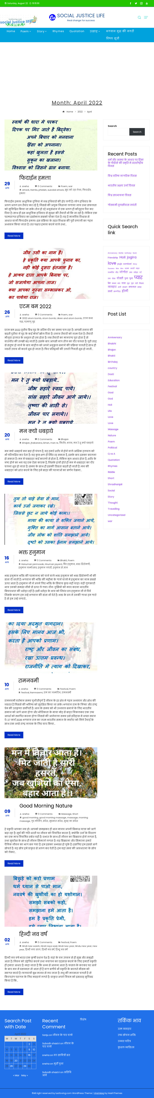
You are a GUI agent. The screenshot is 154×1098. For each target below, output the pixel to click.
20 (15, 1060)
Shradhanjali (115, 484)
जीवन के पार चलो (63, 1035)
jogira (132, 257)
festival (25, 692)
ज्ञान (130, 272)
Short (75, 813)
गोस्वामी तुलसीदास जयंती (122, 205)
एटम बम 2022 (35, 306)
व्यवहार (112, 287)
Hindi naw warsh (31, 946)
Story (41, 31)
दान (109, 278)
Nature (112, 435)
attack (25, 189)
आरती (132, 268)
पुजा (126, 278)
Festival (64, 688)
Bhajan (65, 439)
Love (110, 417)
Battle (121, 253)
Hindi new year (66, 946)
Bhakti (63, 560)
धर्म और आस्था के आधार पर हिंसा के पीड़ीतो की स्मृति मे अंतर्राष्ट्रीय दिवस (126, 163)
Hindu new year (83, 946)
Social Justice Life (81, 15)
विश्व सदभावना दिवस (119, 195)
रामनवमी (28, 680)
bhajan (26, 442)
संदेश (45, 821)
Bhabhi (112, 343)
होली (125, 291)
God (110, 398)
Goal (110, 392)
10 (34, 1049)
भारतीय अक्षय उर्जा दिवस (121, 185)
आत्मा (127, 268)
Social (111, 490)
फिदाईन (86, 189)
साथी (110, 291)
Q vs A (111, 453)
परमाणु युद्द (29, 321)
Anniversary (112, 253)
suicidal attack (56, 189)
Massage (66, 813)
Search (112, 126)
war (70, 186)
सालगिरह (117, 291)
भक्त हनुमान (31, 552)
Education (114, 380)
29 (24, 1066)
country (112, 368)
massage (72, 817)
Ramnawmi (36, 692)
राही (136, 283)
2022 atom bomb (31, 318)
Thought (113, 502)
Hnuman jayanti (53, 564)
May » (24, 1075)
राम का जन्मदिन (52, 692)
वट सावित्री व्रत (62, 1055)
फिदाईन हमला (35, 178)
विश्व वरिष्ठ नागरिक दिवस (122, 176)
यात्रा (124, 283)
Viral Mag (99, 1093)
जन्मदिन (111, 272)
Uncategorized (116, 515)
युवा (132, 283)
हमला (22, 193)
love (112, 263)
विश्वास (141, 283)
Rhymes (58, 31)
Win (121, 268)
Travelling (113, 509)
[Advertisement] (77, 65)
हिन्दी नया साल (33, 949)
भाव (118, 283)
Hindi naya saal (49, 946)
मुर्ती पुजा (58, 1063)
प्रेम (109, 283)
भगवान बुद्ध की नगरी (120, 31)
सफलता (132, 287)
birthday (128, 253)
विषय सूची (112, 38)
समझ (139, 287)
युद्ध (128, 283)
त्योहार (136, 272)
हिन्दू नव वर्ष (61, 949)
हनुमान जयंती (45, 567)
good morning (30, 817)
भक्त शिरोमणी (83, 564)
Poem (25, 31)
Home (11, 31)
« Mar (16, 1075)
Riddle (111, 472)
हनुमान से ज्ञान (60, 567)
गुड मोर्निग (36, 821)
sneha (25, 186)
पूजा (131, 278)
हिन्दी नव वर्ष (33, 934)
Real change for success (81, 20)
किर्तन (62, 442)
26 (11, 1066)
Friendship (113, 257)
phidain (42, 189)
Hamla (33, 189)
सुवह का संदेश (71, 821)
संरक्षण (124, 287)
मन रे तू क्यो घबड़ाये (83, 442)
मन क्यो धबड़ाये (36, 431)
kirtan (46, 442)
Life (110, 411)
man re (54, 442)
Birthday (113, 362)
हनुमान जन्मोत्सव (27, 567)
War (117, 268)
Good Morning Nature (46, 805)
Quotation (76, 31)
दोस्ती (120, 278)
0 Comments (45, 186)
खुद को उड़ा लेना (73, 189)
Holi (122, 257)
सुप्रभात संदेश (56, 821)
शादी (119, 287)
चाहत (137, 268)
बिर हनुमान (69, 564)
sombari (127, 263)
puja (119, 263)
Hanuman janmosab (32, 564)
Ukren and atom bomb (69, 318)
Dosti (135, 253)
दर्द (140, 272)
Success (111, 268)
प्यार (138, 277)
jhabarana (36, 442)
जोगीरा (124, 272)
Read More (14, 235)
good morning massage (52, 817)
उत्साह (94, 31)
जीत (116, 272)
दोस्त (113, 278)
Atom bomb (49, 318)
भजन (69, 442)
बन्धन (114, 283)
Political (112, 447)
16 (29, 1055)
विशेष (83, 1019)
